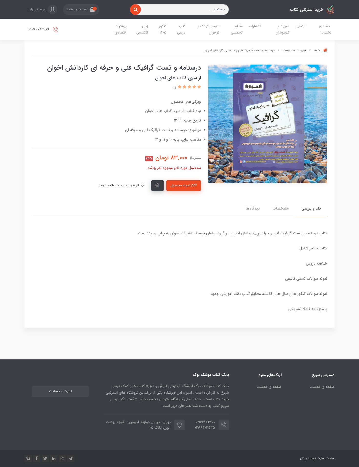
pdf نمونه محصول (183, 185)
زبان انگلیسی (142, 29)
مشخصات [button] (281, 208)
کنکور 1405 (162, 29)
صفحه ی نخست (325, 29)
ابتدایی (300, 26)
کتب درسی (181, 29)
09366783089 (39, 29)
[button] (81, 9)
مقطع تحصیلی (237, 29)
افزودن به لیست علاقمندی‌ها (119, 185)
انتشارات (255, 26)
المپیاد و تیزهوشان (282, 29)
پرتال (303, 458)
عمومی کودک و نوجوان (208, 29)
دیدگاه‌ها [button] (253, 208)
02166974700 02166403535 (205, 424)
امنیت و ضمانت (60, 391)
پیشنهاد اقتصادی (121, 29)
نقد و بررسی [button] (311, 208)
